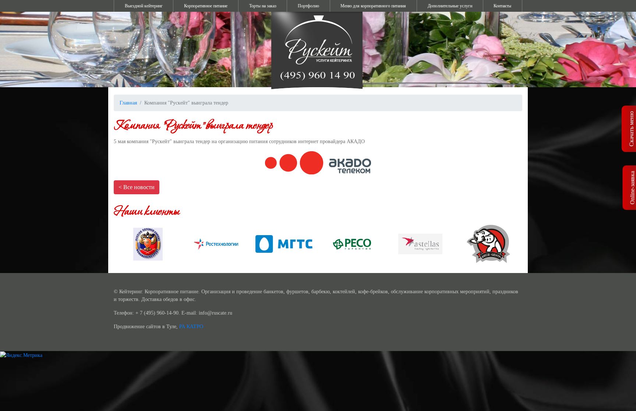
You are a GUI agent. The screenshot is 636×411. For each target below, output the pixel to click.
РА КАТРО (191, 326)
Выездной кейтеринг (144, 5)
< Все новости (137, 187)
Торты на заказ (262, 5)
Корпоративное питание (205, 5)
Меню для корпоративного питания (373, 5)
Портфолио (308, 5)
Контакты (502, 5)
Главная (128, 103)
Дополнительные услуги (450, 5)
